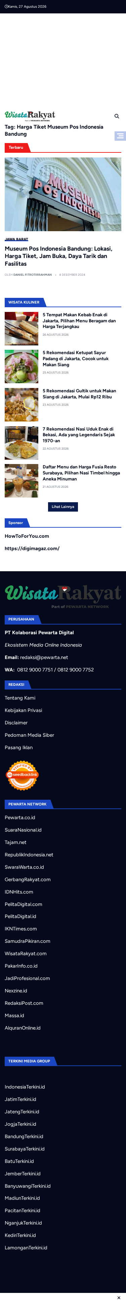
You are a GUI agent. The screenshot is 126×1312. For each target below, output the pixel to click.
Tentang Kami (20, 698)
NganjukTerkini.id (23, 1223)
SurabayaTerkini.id (25, 1149)
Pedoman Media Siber (29, 735)
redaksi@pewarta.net (44, 657)
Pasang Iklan (19, 747)
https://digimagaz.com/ (32, 548)
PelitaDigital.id (20, 916)
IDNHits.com (19, 892)
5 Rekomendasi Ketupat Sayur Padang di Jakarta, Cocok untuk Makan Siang (76, 358)
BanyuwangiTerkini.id (28, 1186)
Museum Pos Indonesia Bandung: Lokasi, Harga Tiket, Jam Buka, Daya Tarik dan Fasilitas (59, 256)
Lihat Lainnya (63, 506)
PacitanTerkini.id (22, 1210)
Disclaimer (16, 723)
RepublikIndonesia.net (29, 855)
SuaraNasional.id (23, 830)
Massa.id (14, 1015)
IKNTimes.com (21, 929)
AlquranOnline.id (23, 1028)
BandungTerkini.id (24, 1136)
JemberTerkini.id (23, 1174)
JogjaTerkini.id (20, 1124)
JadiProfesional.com (27, 978)
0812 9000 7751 (35, 670)
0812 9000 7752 (75, 670)
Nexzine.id (16, 991)
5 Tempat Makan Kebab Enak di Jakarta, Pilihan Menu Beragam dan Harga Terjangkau (79, 320)
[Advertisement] (65, 60)
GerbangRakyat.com (28, 879)
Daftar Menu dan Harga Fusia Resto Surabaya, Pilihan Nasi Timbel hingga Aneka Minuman (81, 472)
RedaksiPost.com (24, 1003)
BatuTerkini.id (19, 1161)
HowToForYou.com (27, 536)
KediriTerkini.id (20, 1235)
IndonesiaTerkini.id (25, 1087)
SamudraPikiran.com (27, 941)
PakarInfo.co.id (21, 966)
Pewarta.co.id (20, 817)
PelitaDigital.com (23, 904)
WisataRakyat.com (26, 953)
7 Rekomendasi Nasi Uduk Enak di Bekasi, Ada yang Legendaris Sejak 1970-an (79, 434)
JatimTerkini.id (20, 1099)
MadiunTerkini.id (22, 1198)
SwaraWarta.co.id (24, 867)
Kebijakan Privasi (23, 710)
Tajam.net (16, 842)
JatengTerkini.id (22, 1112)
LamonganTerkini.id (26, 1248)
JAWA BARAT (16, 239)
